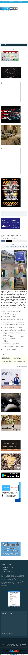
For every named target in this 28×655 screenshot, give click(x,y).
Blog (6, 1)
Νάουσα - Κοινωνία (11, 354)
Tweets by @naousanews (8, 633)
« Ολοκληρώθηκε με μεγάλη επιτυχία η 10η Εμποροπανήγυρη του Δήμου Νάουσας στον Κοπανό (13, 358)
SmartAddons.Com (17, 645)
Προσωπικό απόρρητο (8, 567)
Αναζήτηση (11, 1)
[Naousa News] (9, 9)
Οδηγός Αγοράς (18, 1)
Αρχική (2, 1)
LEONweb (19, 647)
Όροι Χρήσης (6, 569)
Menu (3, 45)
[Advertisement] (14, 28)
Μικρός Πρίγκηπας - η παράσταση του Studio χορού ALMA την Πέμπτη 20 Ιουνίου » (13, 362)
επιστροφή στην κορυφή (21, 366)
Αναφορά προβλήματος (8, 571)
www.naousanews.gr (8, 213)
